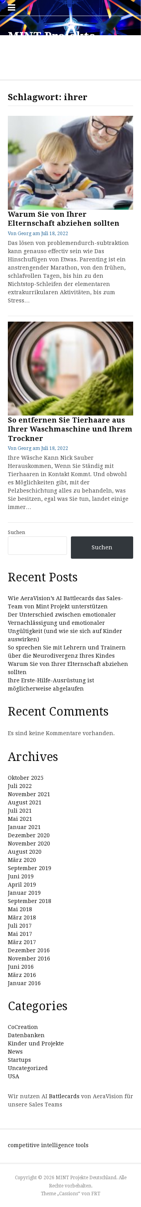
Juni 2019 (21, 876)
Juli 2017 (20, 926)
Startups (19, 1060)
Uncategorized (28, 1068)
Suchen (16, 532)
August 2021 (25, 802)
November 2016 (29, 958)
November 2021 (29, 794)
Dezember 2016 (29, 950)
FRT (95, 1193)
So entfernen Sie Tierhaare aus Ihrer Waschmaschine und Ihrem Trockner (70, 429)
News (15, 1052)
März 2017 (22, 942)
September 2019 (29, 868)
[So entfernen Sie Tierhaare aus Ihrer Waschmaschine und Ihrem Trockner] (70, 369)
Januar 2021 (24, 827)
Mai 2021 (20, 819)
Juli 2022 (20, 786)
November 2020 (29, 843)
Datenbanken (26, 1035)
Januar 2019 (24, 893)
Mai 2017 (20, 934)
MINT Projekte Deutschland (52, 44)
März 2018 (22, 917)
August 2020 (25, 852)
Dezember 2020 (29, 835)
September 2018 (29, 901)
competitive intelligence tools (48, 1145)
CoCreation (23, 1027)
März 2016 (22, 975)
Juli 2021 (20, 811)
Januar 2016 (24, 983)
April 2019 (22, 884)
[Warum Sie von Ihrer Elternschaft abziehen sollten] (70, 163)
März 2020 (22, 860)
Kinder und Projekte (36, 1043)
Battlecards (64, 1096)
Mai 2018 (20, 909)
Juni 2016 (21, 967)
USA (13, 1076)
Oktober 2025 (25, 778)
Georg (24, 233)
